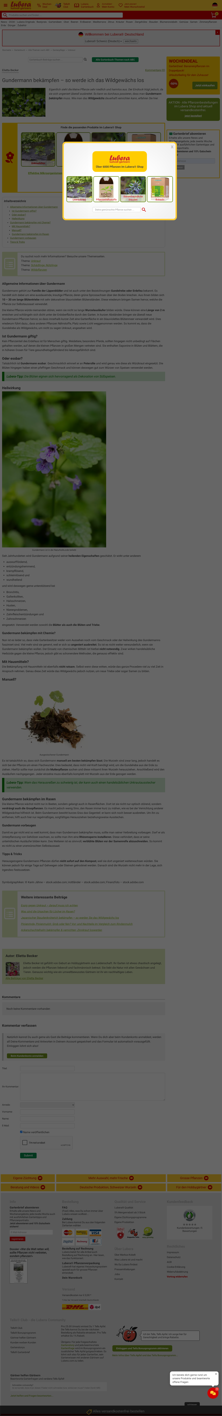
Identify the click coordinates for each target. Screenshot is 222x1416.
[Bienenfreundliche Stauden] (133, 189)
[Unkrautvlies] (79, 189)
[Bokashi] (159, 189)
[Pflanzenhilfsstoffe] (106, 189)
